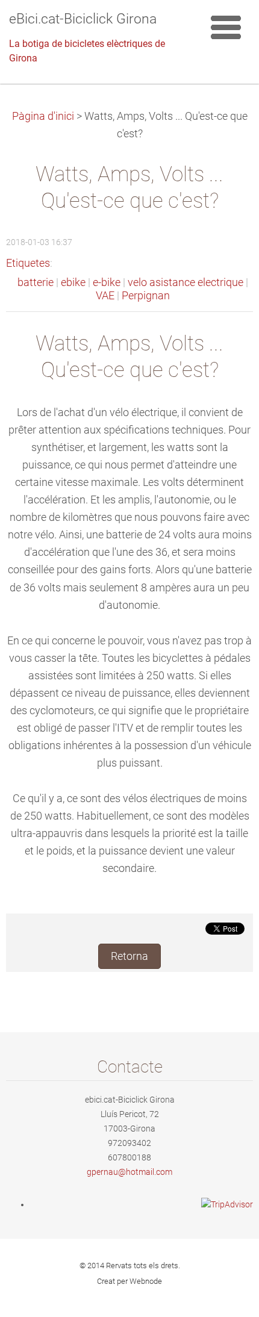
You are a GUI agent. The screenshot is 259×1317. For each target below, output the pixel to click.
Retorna (129, 956)
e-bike (106, 282)
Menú (226, 27)
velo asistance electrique (185, 282)
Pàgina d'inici (43, 116)
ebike (73, 282)
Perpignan (146, 296)
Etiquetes (28, 263)
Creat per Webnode (129, 1281)
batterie (35, 282)
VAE (105, 296)
